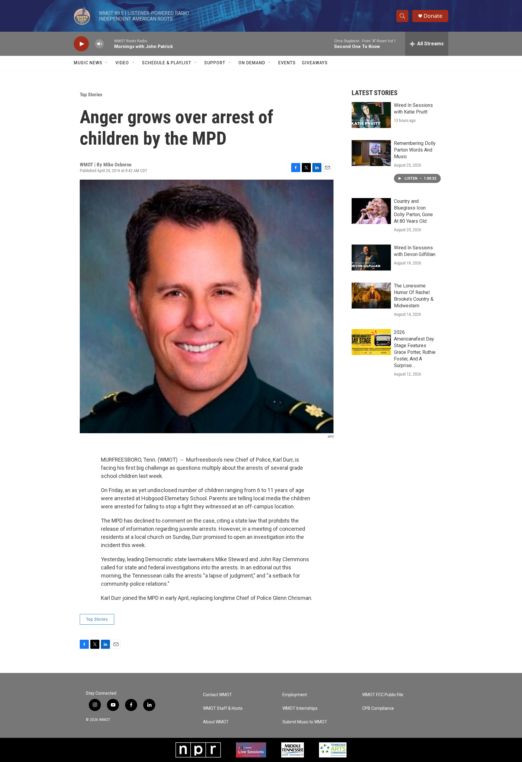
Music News (88, 62)
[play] (81, 43)
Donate (433, 16)
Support (214, 62)
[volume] (99, 44)
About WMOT (216, 722)
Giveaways (315, 62)
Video (122, 62)
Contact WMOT (217, 695)
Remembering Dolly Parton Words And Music (415, 149)
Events (287, 62)
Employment (294, 695)
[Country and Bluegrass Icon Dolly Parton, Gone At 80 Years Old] (371, 211)
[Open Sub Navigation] (107, 62)
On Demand (251, 62)
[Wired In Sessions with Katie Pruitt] (371, 115)
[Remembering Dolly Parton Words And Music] (371, 153)
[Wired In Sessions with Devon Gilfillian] (371, 258)
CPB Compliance (378, 708)
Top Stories (91, 94)
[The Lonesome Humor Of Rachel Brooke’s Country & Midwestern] (371, 296)
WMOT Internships (299, 708)
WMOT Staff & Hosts (223, 708)
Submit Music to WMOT (304, 722)
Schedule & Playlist (166, 62)
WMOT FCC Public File (382, 695)
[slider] (109, 43)
